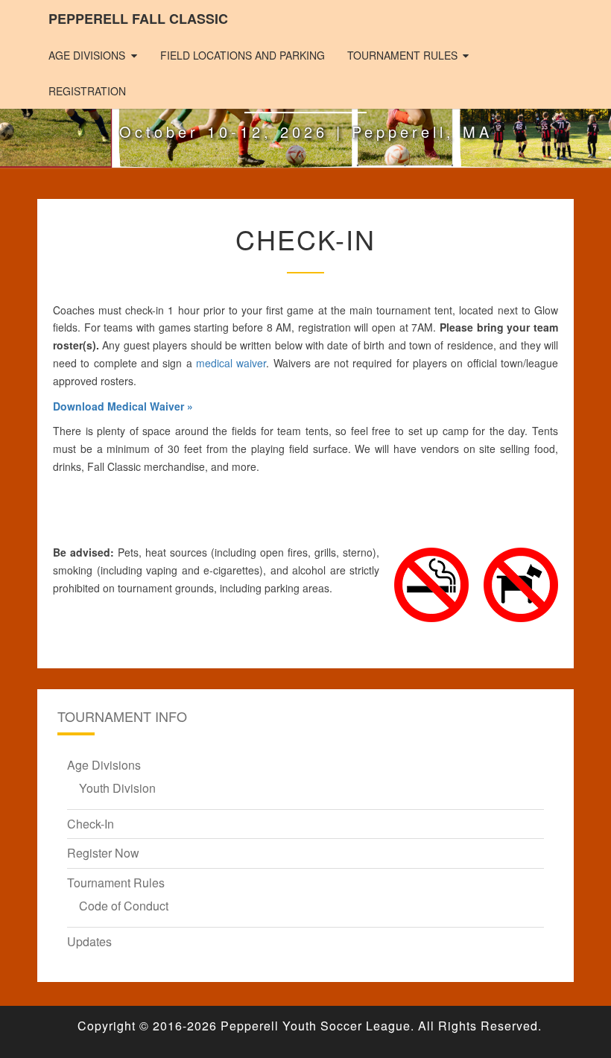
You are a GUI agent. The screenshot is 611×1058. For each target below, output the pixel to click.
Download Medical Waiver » (123, 406)
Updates (89, 941)
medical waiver (231, 362)
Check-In (90, 823)
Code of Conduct (123, 905)
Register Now (103, 852)
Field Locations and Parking (242, 55)
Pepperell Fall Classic (138, 18)
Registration (87, 90)
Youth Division (117, 787)
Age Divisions (86, 55)
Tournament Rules (402, 55)
